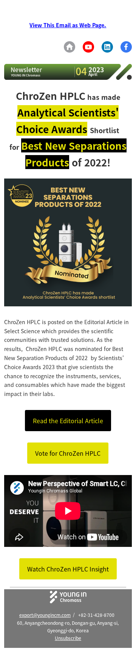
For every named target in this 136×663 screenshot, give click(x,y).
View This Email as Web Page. (67, 25)
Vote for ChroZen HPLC (67, 453)
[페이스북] (126, 47)
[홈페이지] (69, 47)
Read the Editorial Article (68, 420)
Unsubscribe (68, 638)
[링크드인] (107, 47)
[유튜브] (88, 47)
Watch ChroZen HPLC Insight (68, 568)
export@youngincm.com (45, 615)
